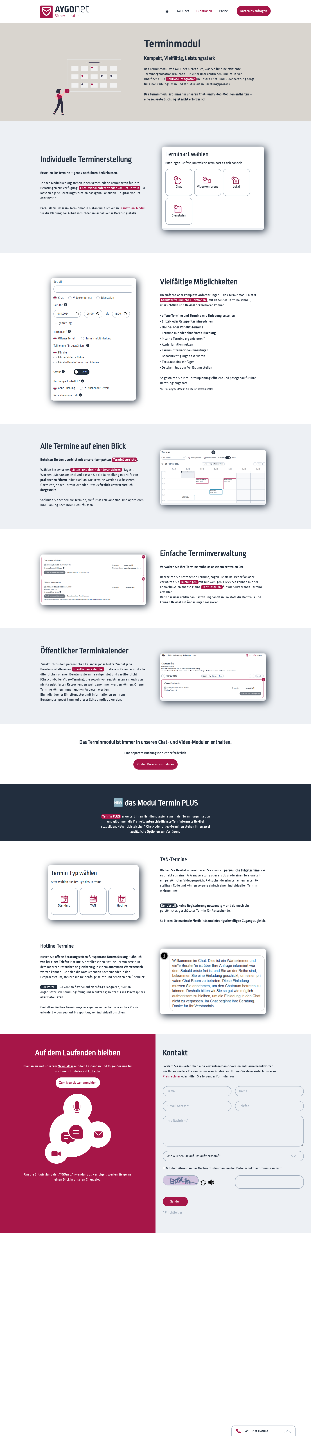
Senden (175, 1201)
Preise (223, 11)
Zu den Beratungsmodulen (155, 764)
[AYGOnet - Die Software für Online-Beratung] (64, 11)
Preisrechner (172, 1076)
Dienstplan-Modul (132, 208)
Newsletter (65, 1066)
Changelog (93, 1179)
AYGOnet (183, 11)
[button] (203, 1184)
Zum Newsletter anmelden (77, 1082)
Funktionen (204, 11)
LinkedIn (94, 1071)
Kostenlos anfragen (253, 11)
